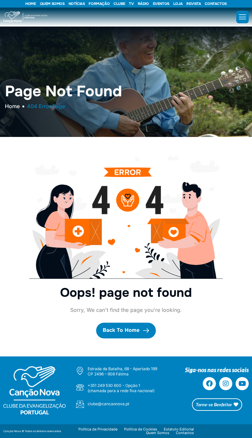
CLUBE (119, 4)
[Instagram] (225, 383)
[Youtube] (242, 383)
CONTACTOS (215, 4)
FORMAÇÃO (99, 4)
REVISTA (193, 4)
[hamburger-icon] (242, 17)
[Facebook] (209, 383)
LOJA (177, 4)
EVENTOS (161, 4)
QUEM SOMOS (52, 4)
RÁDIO (143, 4)
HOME (30, 4)
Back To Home (122, 330)
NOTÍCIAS (77, 4)
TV (131, 4)
